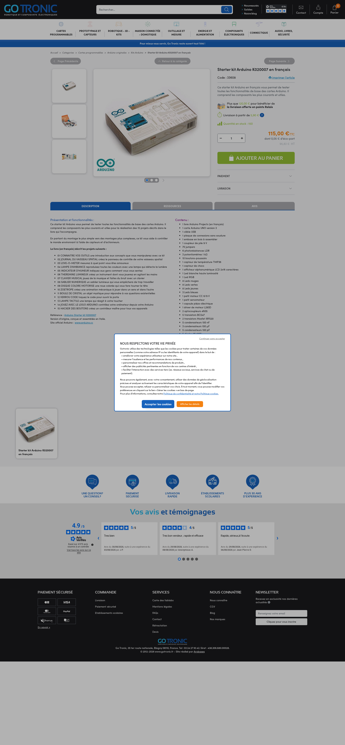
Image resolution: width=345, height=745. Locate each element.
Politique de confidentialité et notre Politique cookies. (191, 393)
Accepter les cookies (158, 404)
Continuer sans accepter (212, 338)
